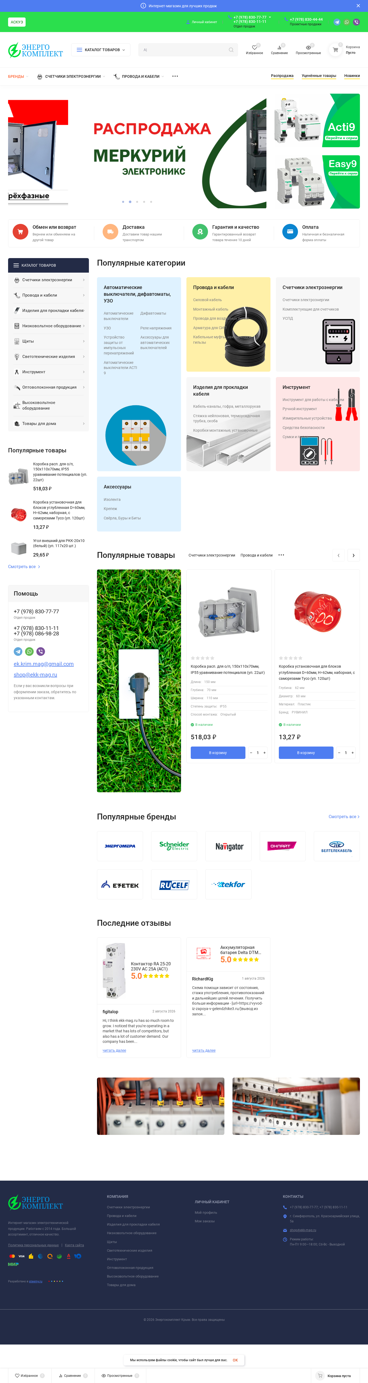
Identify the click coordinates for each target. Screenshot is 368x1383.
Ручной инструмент (300, 409)
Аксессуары (117, 487)
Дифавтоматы (153, 313)
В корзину (218, 753)
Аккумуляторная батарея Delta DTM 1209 (239, 950)
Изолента (112, 499)
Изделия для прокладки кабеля (133, 1224)
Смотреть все (22, 567)
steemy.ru (35, 1281)
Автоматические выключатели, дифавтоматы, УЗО (137, 294)
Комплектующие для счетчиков (311, 309)
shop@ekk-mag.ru (303, 1230)
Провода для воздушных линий (221, 318)
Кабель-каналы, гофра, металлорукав (227, 406)
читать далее (114, 1050)
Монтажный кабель (210, 309)
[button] (123, 201)
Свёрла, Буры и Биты (122, 518)
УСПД (288, 318)
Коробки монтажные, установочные (225, 430)
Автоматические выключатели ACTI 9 (120, 367)
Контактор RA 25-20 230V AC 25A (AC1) (151, 966)
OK (235, 1360)
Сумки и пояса (295, 437)
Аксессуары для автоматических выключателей (155, 342)
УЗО (107, 328)
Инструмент (296, 387)
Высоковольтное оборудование (133, 1276)
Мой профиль (206, 1212)
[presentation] (14, 151)
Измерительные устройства (307, 418)
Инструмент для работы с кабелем (313, 399)
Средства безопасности (304, 427)
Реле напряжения (156, 328)
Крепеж (110, 508)
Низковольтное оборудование (132, 1233)
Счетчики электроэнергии (312, 287)
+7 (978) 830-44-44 (306, 19)
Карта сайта (74, 1245)
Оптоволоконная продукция (130, 1268)
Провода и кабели (213, 287)
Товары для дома (121, 1285)
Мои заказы (205, 1221)
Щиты (112, 1242)
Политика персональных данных (33, 1245)
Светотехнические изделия (129, 1250)
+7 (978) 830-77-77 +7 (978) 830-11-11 (250, 19)
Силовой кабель (207, 300)
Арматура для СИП (210, 328)
